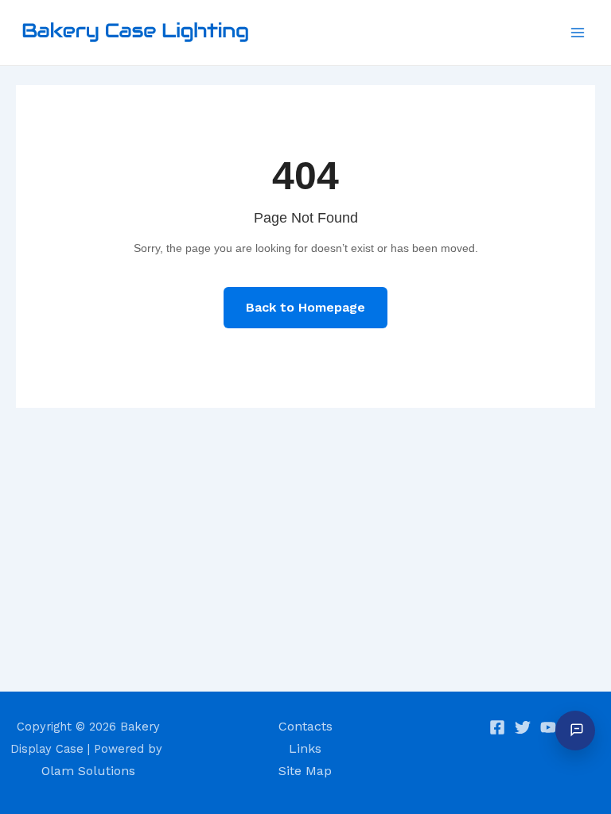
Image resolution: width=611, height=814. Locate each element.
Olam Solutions (88, 770)
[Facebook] (497, 727)
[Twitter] (523, 727)
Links (305, 748)
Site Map (305, 770)
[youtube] (548, 727)
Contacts (305, 726)
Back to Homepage (305, 307)
